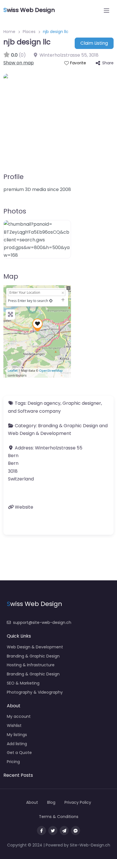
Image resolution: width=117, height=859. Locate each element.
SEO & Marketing (23, 683)
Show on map (18, 62)
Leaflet (13, 370)
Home (9, 31)
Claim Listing (94, 43)
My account (19, 716)
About (32, 802)
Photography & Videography (35, 692)
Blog (51, 802)
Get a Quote (19, 752)
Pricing (13, 762)
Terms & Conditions (58, 816)
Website (24, 507)
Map (10, 276)
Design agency (44, 403)
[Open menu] (106, 11)
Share (108, 63)
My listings (17, 734)
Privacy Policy (77, 802)
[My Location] (51, 300)
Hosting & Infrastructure (31, 665)
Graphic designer (81, 403)
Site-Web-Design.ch (90, 845)
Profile (13, 176)
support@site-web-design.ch (42, 622)
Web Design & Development (39, 433)
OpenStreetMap (51, 370)
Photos (14, 211)
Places (29, 31)
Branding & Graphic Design (68, 425)
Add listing (17, 744)
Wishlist (14, 725)
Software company (39, 411)
